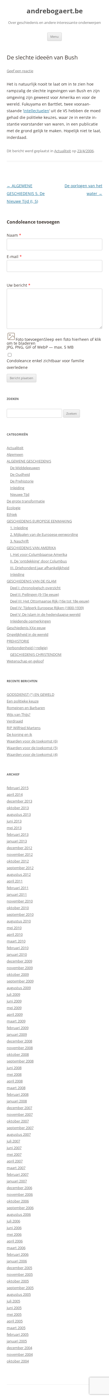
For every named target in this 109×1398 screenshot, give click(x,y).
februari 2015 (18, 787)
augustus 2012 (19, 874)
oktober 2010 (18, 907)
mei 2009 (14, 1007)
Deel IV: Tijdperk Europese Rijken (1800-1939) (47, 607)
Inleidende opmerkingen (30, 621)
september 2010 (20, 914)
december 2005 (19, 1267)
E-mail (14, 256)
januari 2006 (17, 1261)
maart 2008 (16, 1087)
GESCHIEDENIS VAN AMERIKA (31, 547)
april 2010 (15, 934)
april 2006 (15, 1241)
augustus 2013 (19, 814)
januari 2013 (17, 841)
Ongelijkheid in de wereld (27, 634)
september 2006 (20, 1207)
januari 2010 (17, 954)
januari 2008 (17, 1101)
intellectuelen (36, 110)
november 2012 (20, 854)
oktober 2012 (18, 861)
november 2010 (20, 901)
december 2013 (19, 801)
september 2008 (20, 1061)
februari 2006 (18, 1254)
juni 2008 (14, 1067)
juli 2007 (13, 1141)
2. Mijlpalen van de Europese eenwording (44, 534)
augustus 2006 (19, 1214)
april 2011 (15, 881)
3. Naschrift (19, 541)
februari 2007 (18, 1174)
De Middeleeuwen (25, 467)
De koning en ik (19, 734)
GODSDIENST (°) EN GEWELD (30, 694)
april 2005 (15, 1321)
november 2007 (20, 1114)
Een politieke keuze (23, 701)
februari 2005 (18, 1334)
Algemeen (15, 454)
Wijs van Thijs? (18, 714)
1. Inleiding (19, 527)
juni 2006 (14, 1227)
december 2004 (19, 1347)
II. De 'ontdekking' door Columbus (38, 561)
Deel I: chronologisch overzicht (35, 587)
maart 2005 (16, 1327)
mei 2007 (14, 1154)
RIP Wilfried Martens (24, 727)
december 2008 (19, 1041)
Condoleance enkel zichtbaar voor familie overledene (45, 364)
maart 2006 (16, 1247)
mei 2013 (14, 827)
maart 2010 (16, 941)
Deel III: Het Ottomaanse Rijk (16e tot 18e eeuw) (49, 601)
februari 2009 (18, 1027)
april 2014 (15, 794)
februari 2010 (18, 947)
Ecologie (13, 507)
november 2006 (20, 1194)
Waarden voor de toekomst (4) (32, 754)
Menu (54, 36)
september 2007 (20, 1127)
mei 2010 (14, 927)
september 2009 (20, 981)
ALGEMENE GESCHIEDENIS (29, 461)
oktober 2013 (18, 807)
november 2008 (20, 1047)
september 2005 (20, 1287)
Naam (14, 235)
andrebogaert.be (55, 11)
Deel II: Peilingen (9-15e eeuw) (34, 594)
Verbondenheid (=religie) (27, 647)
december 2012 (19, 847)
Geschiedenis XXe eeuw (26, 627)
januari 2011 (17, 894)
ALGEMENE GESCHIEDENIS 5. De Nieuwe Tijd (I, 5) (26, 193)
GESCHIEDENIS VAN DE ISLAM (31, 581)
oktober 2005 (18, 1281)
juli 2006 (13, 1221)
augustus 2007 (19, 1134)
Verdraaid (15, 721)
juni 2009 (14, 1001)
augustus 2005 (19, 1294)
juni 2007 (14, 1147)
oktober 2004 (18, 1361)
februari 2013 (18, 834)
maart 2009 (16, 1021)
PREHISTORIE (18, 641)
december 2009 (19, 961)
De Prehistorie (22, 481)
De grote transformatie (26, 501)
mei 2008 (14, 1074)
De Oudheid (20, 474)
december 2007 (19, 1107)
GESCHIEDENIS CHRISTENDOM (35, 654)
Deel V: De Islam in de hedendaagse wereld (45, 614)
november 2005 (20, 1274)
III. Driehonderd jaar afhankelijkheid (39, 567)
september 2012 (20, 867)
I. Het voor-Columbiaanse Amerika (38, 554)
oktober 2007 (18, 1121)
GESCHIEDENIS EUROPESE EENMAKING (39, 521)
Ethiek (12, 514)
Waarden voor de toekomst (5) (32, 747)
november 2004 (20, 1354)
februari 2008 (18, 1094)
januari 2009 (17, 1034)
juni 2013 (14, 821)
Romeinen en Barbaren (26, 707)
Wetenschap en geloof (25, 661)
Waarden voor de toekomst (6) (32, 741)
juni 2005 (14, 1307)
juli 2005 (13, 1301)
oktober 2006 (18, 1201)
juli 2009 (13, 994)
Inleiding (17, 487)
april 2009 (15, 1014)
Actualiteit (62, 150)
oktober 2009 (18, 974)
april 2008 (15, 1081)
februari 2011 (18, 887)
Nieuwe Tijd (19, 494)
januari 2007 (17, 1181)
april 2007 (15, 1161)
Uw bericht (18, 285)
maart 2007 (16, 1167)
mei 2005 (14, 1314)
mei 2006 (14, 1234)
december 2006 (19, 1187)
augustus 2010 (19, 921)
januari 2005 (17, 1341)
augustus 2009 (19, 987)
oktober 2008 (18, 1054)
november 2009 (20, 967)
